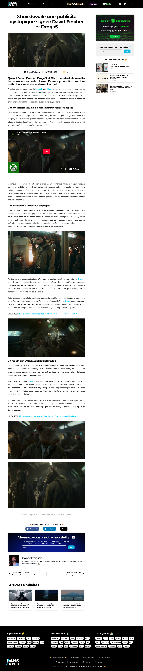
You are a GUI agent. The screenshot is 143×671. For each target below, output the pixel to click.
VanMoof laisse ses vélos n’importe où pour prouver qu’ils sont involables (45, 605)
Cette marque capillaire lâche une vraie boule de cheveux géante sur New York (121, 87)
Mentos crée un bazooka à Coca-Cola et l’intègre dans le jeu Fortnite (49, 416)
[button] (32, 529)
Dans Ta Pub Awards (75, 4)
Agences (93, 4)
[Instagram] (119, 4)
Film (67, 72)
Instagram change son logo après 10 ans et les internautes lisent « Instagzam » (120, 77)
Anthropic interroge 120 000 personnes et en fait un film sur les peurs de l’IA (72, 605)
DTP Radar (107, 4)
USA (64, 515)
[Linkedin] (125, 4)
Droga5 (38, 89)
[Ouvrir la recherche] (133, 4)
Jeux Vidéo (42, 515)
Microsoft (49, 515)
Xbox (49, 89)
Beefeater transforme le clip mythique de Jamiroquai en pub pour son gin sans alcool (20, 605)
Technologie (58, 515)
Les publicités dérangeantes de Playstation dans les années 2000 (48, 314)
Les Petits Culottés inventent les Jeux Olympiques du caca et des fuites (120, 65)
